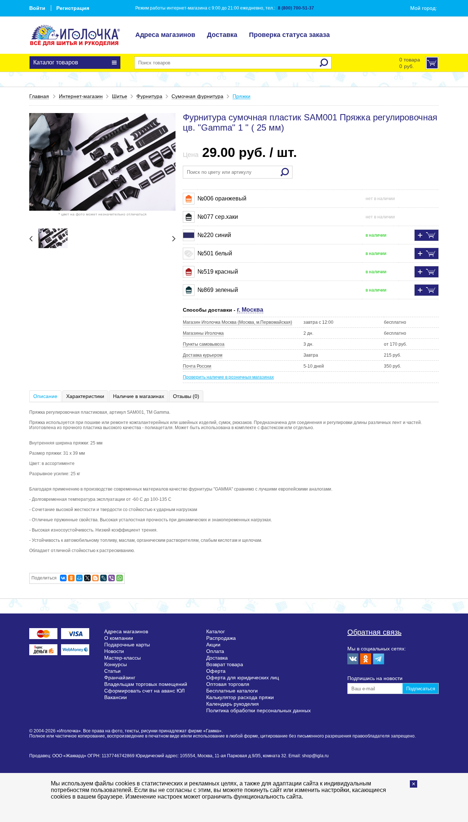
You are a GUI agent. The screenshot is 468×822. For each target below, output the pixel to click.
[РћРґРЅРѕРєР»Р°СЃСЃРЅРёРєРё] (71, 578)
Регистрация (72, 8)
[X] (87, 578)
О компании (118, 638)
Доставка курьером (202, 355)
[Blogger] (95, 578)
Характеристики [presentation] (85, 396)
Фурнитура (149, 96)
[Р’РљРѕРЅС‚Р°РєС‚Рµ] (63, 578)
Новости (114, 651)
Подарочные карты (127, 645)
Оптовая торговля (227, 684)
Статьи (112, 671)
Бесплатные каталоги (232, 691)
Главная (39, 96)
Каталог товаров (55, 62)
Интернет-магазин (81, 96)
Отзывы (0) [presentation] (186, 396)
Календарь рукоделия (232, 704)
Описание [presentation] (45, 396)
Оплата (215, 651)
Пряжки (241, 96)
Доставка (222, 34)
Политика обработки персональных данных (258, 710)
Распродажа (221, 638)
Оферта (216, 671)
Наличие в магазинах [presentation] (138, 396)
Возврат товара (224, 664)
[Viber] (111, 578)
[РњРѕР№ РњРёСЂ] (79, 578)
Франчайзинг (119, 677)
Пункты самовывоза (203, 344)
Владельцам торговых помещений (145, 684)
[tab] (45, 396)
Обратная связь (374, 632)
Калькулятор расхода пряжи (240, 697)
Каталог (215, 631)
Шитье (119, 96)
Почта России (197, 366)
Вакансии (115, 697)
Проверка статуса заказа (289, 34)
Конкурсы (115, 664)
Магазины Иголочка (203, 333)
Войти (37, 8)
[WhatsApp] (119, 578)
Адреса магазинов (165, 34)
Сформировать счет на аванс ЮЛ (144, 691)
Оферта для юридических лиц (242, 677)
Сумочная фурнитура (197, 96)
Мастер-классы (122, 658)
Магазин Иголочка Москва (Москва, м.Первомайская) (237, 322)
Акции (213, 645)
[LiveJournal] (103, 578)
